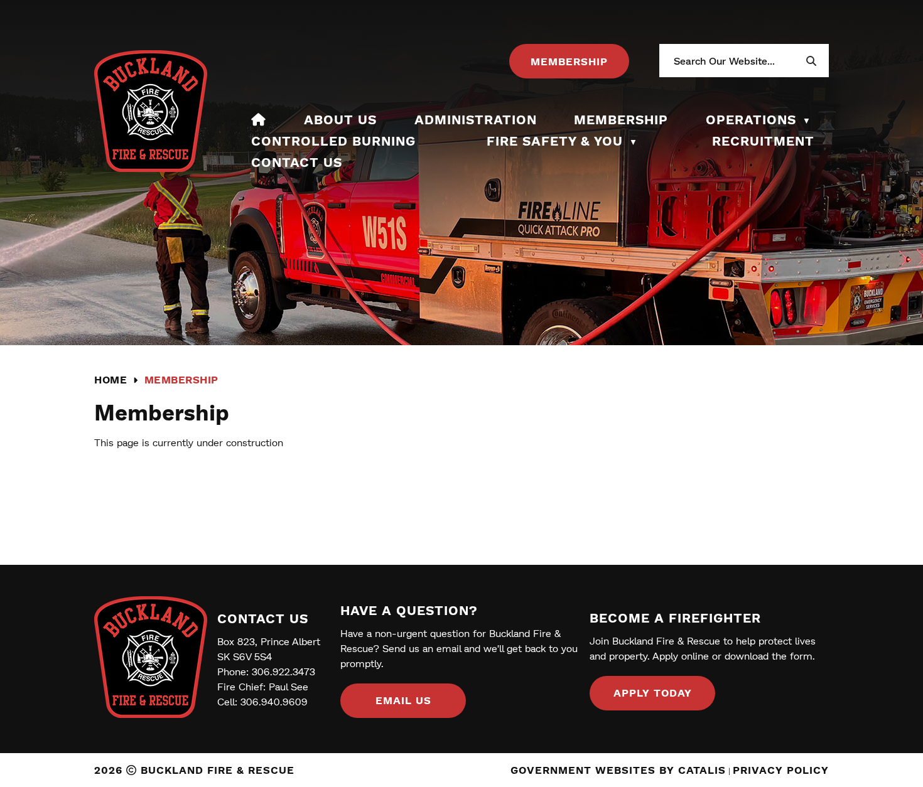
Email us (403, 700)
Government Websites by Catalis (618, 770)
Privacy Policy (781, 770)
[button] (810, 61)
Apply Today (652, 693)
